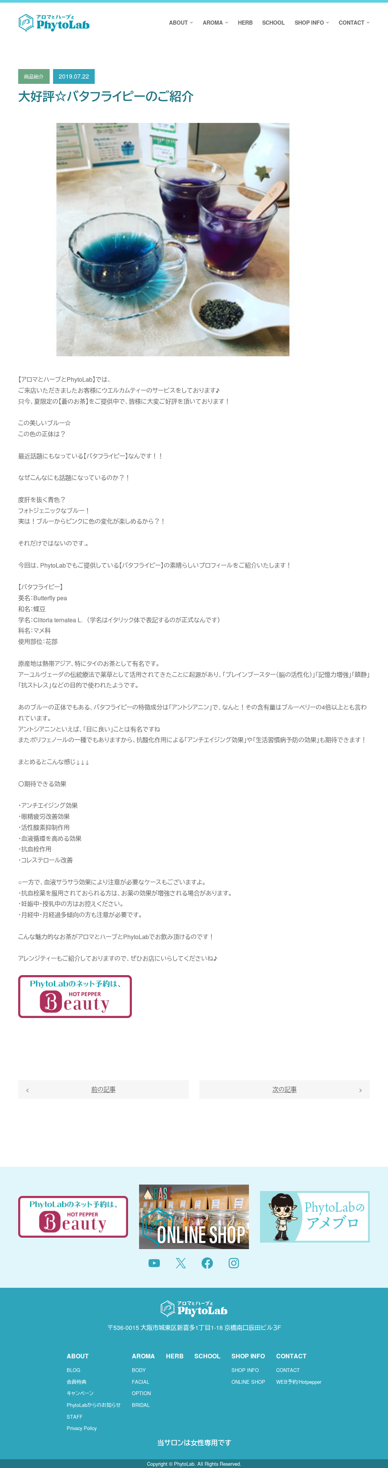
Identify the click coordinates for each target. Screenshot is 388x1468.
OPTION (141, 1393)
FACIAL (140, 1381)
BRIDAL (141, 1404)
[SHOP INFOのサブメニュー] (326, 22)
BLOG (73, 1370)
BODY (139, 1370)
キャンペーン (80, 1393)
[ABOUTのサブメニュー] (190, 22)
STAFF (75, 1416)
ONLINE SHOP (248, 1381)
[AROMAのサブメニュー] (225, 22)
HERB (175, 1356)
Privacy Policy (82, 1428)
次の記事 (284, 1089)
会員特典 (76, 1381)
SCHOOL (207, 1356)
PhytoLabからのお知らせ (94, 1404)
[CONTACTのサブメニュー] (367, 22)
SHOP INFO (245, 1370)
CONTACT (288, 1370)
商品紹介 (34, 76)
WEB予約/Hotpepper (298, 1381)
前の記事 (103, 1089)
